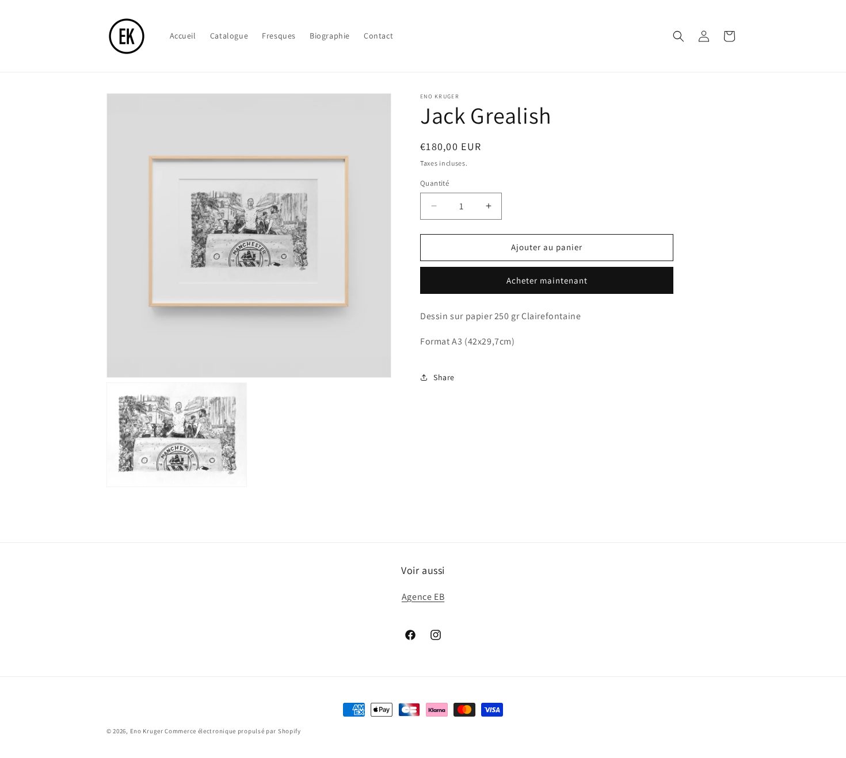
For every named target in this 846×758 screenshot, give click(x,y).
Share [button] (444, 377)
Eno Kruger (146, 731)
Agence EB (423, 597)
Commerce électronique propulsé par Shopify (232, 731)
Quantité (434, 183)
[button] (678, 36)
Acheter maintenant (547, 280)
